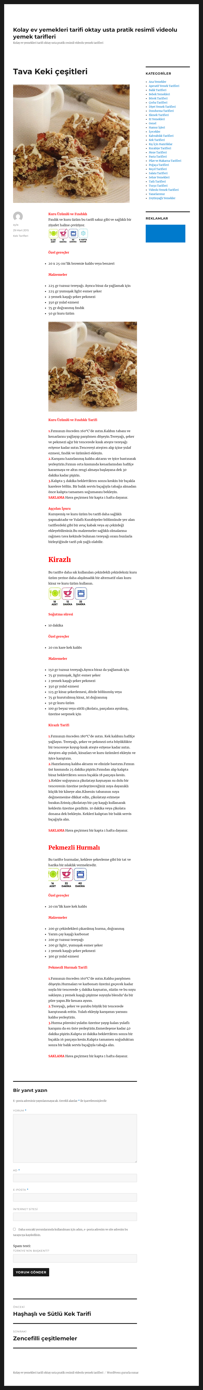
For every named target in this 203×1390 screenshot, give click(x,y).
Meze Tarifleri (158, 152)
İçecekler (154, 131)
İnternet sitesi (25, 1209)
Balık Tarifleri (157, 90)
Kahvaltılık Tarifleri (161, 136)
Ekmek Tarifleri (159, 115)
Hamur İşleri (157, 127)
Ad (16, 1170)
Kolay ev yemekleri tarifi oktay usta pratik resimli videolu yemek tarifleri (58, 1372)
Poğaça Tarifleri (159, 165)
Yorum (20, 1110)
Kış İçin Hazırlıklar (160, 144)
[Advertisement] (166, 234)
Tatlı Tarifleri (157, 181)
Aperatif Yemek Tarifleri (164, 86)
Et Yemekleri (157, 119)
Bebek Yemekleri (159, 94)
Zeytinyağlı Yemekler (162, 198)
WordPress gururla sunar (123, 1372)
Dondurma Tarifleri (161, 111)
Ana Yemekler (157, 82)
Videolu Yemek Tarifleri (164, 190)
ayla (15, 224)
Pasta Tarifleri (158, 156)
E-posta (21, 1189)
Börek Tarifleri (158, 98)
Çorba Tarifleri (158, 102)
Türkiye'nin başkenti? (31, 1250)
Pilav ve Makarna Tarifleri (165, 161)
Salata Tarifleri (158, 173)
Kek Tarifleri (20, 235)
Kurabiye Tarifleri (160, 148)
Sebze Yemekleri (159, 177)
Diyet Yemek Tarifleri (162, 106)
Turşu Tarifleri (158, 185)
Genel (152, 123)
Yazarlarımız (157, 194)
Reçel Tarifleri (158, 169)
